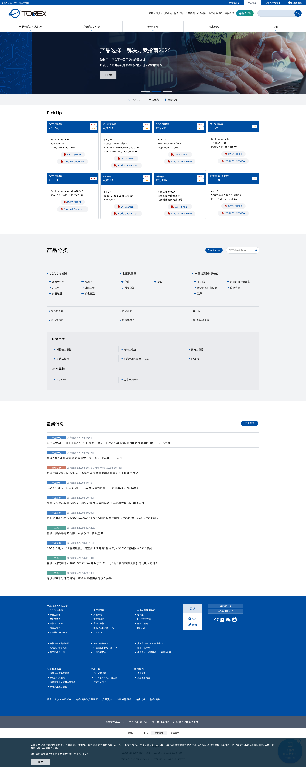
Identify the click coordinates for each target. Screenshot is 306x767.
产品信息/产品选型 (57, 606)
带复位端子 (131, 287)
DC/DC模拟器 (100, 673)
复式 (159, 281)
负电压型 (90, 293)
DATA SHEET (74, 154)
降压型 (88, 281)
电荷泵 (196, 311)
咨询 (193, 608)
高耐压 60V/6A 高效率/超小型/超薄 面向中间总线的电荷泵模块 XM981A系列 (95, 500)
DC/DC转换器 (58, 273)
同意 (40, 761)
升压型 (56, 287)
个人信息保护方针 (139, 722)
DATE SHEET (181, 154)
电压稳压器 (129, 273)
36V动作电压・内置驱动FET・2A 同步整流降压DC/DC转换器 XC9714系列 (93, 485)
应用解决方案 (54, 669)
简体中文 (159, 733)
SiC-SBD (61, 379)
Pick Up (136, 99)
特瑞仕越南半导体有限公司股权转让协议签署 (75, 530)
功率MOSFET (131, 379)
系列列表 (214, 250)
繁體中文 (175, 733)
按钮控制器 (57, 311)
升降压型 (90, 287)
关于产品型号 (143, 647)
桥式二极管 (62, 358)
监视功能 (235, 287)
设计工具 (95, 669)
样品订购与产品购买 (87, 699)
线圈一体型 (58, 281)
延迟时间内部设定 (240, 281)
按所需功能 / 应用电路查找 (150, 643)
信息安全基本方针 (115, 722)
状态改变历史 (100, 652)
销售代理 (141, 699)
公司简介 (224, 605)
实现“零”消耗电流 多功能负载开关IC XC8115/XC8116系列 (84, 455)
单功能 (201, 281)
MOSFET (195, 358)
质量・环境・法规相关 (59, 699)
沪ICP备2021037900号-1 (187, 722)
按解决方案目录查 (58, 647)
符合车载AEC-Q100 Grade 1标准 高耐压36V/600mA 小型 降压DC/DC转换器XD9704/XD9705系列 (109, 440)
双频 (199, 293)
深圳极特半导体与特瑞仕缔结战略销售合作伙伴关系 (79, 575)
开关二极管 (197, 349)
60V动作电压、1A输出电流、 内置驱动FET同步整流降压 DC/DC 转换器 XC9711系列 (99, 545)
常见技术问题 (143, 677)
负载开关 (127, 311)
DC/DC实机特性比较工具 (105, 677)
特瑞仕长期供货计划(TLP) (105, 647)
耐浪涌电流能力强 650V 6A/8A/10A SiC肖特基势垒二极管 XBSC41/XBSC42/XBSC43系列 (103, 515)
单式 (127, 281)
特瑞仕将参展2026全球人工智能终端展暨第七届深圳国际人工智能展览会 (92, 470)
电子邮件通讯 (124, 699)
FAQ (193, 619)
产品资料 (107, 699)
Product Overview (74, 161)
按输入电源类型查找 (59, 643)
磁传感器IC (128, 320)
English (144, 733)
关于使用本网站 (160, 722)
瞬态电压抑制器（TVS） (137, 358)
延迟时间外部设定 (207, 287)
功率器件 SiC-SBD (58, 632)
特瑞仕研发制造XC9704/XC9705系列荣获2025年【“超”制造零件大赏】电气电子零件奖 (102, 560)
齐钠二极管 (130, 349)
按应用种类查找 (101, 643)
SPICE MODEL (100, 682)
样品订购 (155, 699)
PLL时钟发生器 (201, 320)
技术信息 (139, 669)
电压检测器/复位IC (207, 273)
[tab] (145, 91)
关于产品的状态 (57, 652)
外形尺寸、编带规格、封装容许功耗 (154, 652)
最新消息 (173, 99)
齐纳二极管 (99, 623)
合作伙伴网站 (224, 611)
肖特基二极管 (63, 349)
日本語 (130, 733)
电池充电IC (57, 320)
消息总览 (250, 423)
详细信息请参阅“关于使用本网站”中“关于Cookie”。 (61, 754)
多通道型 (57, 293)
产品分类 (154, 99)
